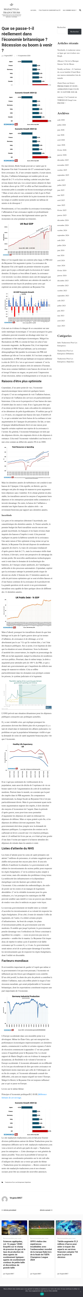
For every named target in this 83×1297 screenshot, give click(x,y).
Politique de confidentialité (49, 10)
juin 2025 (60, 190)
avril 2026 (61, 140)
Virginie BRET (8, 55)
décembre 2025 (63, 160)
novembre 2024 (63, 225)
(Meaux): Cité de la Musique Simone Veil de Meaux (68, 62)
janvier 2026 (62, 155)
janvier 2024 (62, 275)
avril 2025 (61, 200)
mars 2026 (61, 145)
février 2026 (61, 150)
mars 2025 (61, 205)
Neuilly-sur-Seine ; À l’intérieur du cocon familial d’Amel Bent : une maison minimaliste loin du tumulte (69, 73)
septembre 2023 (63, 295)
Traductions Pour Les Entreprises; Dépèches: (18, 1182)
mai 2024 (60, 255)
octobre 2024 (62, 230)
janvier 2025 (62, 215)
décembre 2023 (63, 280)
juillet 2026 (61, 125)
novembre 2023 (63, 285)
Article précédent (10, 1210)
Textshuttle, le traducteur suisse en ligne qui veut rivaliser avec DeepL (68, 53)
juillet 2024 (61, 245)
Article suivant (45, 1210)
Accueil (33, 10)
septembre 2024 (63, 235)
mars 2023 (61, 325)
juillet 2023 (61, 305)
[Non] (80, 1292)
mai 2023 (60, 315)
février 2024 (61, 270)
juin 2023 (60, 310)
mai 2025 (60, 195)
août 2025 (61, 180)
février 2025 (61, 210)
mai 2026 (60, 135)
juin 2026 (60, 130)
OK (42, 1294)
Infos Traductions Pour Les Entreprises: (67, 344)
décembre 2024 (63, 220)
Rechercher (61, 27)
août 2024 (61, 240)
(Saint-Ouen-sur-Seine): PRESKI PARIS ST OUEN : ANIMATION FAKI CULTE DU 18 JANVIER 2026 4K (68, 87)
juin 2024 (60, 250)
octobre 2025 (62, 170)
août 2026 (61, 120)
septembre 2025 (63, 175)
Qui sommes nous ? (70, 10)
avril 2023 (61, 320)
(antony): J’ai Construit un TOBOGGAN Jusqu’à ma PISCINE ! (67, 100)
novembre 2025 (63, 165)
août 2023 (61, 300)
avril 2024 (61, 260)
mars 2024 (61, 265)
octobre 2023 (62, 290)
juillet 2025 (61, 185)
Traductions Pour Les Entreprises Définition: (65, 352)
